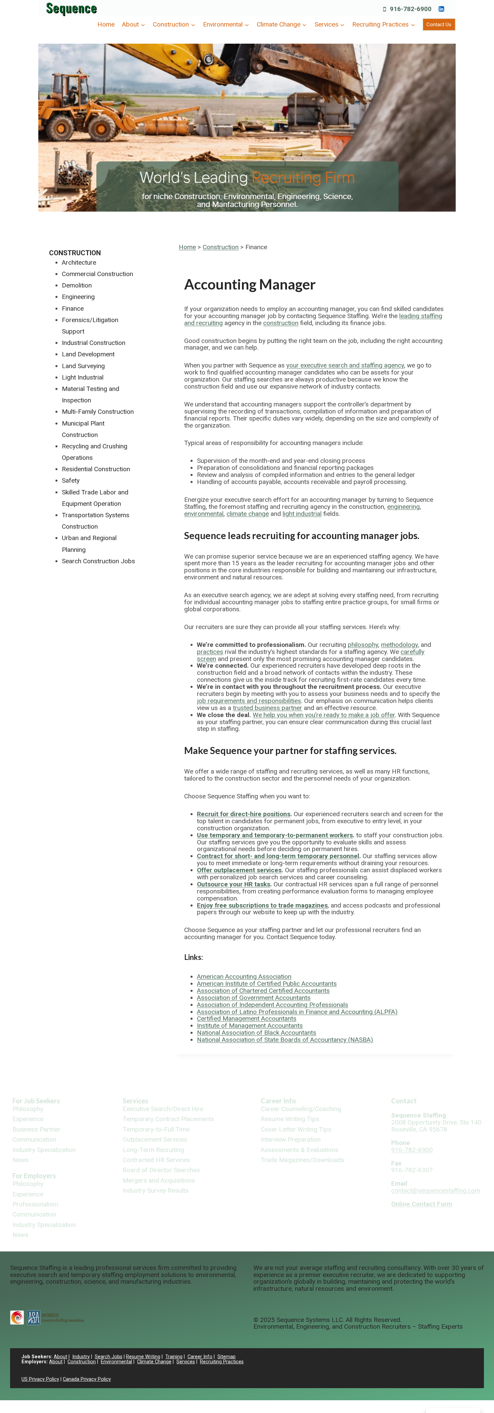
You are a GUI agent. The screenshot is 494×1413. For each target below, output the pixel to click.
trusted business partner (267, 708)
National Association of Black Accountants (256, 1032)
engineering (403, 507)
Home (106, 24)
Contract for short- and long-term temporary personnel (278, 856)
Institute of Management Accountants (250, 1025)
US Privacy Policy (40, 1379)
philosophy (363, 645)
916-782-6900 (412, 1150)
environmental (203, 514)
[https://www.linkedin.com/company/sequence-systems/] (441, 8)
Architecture (79, 262)
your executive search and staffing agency (345, 365)
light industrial (302, 514)
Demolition (77, 285)
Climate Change (154, 1362)
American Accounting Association (244, 976)
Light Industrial (83, 377)
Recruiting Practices (222, 1362)
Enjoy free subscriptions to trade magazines (262, 905)
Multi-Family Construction (98, 411)
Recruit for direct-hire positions (243, 814)
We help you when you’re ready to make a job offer (324, 715)
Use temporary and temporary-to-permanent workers (275, 835)
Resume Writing (143, 1357)
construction (280, 323)
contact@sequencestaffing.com (435, 1190)
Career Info (278, 1101)
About (60, 1357)
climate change (248, 514)
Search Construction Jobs (98, 561)
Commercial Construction (97, 274)
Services (135, 1101)
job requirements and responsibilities (249, 701)
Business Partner (36, 1129)
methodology (399, 645)
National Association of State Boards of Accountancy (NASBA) (285, 1040)
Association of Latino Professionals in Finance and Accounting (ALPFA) (297, 1012)
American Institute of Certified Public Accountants (267, 983)
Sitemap (226, 1357)
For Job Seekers (36, 1101)
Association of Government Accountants (254, 998)
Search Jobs (108, 1357)
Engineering (78, 297)
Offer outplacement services (239, 870)
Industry (81, 1357)
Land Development (88, 354)
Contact (404, 1101)
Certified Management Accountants (246, 1018)
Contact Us (438, 24)
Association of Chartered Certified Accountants (263, 991)
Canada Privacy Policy (87, 1379)
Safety (71, 480)
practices (210, 652)
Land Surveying (83, 366)
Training (173, 1357)
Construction (221, 247)
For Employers (34, 1176)
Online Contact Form (421, 1204)
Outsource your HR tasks (233, 884)
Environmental (116, 1362)
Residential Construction (96, 469)
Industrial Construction (93, 343)
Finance (73, 308)
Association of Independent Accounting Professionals (272, 1005)
